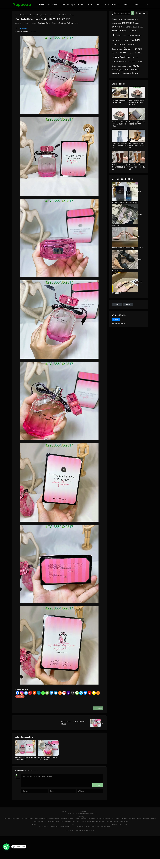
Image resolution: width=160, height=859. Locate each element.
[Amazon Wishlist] (94, 693)
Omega (114, 66)
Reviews (116, 4)
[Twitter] (26, 693)
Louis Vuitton (121, 57)
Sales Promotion (64, 826)
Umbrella (88, 821)
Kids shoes (124, 818)
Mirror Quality (67, 4)
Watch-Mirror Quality (112, 821)
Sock (62, 821)
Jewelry (98, 818)
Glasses (70, 818)
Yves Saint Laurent (130, 73)
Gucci (127, 48)
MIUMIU (115, 62)
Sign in (145, 13)
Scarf (57, 821)
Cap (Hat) (24, 818)
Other (119, 66)
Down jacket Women (52, 818)
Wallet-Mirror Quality (98, 821)
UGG (127, 70)
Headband (83, 818)
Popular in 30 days (93, 826)
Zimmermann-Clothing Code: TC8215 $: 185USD (120, 145)
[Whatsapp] (43, 693)
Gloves (77, 818)
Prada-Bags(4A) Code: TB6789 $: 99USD (119, 101)
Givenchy (131, 44)
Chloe (124, 36)
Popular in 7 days (82, 826)
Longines (131, 53)
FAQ (98, 4)
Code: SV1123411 (127, 264)
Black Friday (54, 826)
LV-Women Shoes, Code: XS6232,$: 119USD (127, 242)
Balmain (137, 23)
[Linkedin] (56, 693)
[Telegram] (51, 693)
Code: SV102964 (127, 287)
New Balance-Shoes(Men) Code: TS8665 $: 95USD (119, 124)
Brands (81, 4)
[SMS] (77, 693)
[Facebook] (17, 693)
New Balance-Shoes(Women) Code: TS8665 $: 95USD (137, 102)
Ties (73, 821)
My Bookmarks (105, 826)
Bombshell (20, 696)
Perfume (52, 15)
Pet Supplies (42, 821)
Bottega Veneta (125, 27)
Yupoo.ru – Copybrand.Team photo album (82, 830)
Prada (135, 65)
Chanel (116, 35)
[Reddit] (34, 693)
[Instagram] (22, 693)
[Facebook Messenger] (85, 693)
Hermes (137, 48)
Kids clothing (115, 818)
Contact (126, 4)
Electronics (63, 818)
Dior (137, 40)
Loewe (123, 52)
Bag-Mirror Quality (9, 818)
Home (41, 4)
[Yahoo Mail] (68, 693)
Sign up (138, 13)
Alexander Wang (116, 23)
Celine (133, 30)
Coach (126, 40)
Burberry (116, 30)
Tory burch (120, 70)
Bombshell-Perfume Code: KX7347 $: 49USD (25, 758)
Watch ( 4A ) (93, 813)
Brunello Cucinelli (138, 27)
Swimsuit (68, 821)
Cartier (125, 30)
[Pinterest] (30, 693)
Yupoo (117, 304)
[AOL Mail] (73, 693)
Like (105, 4)
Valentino (134, 69)
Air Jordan (122, 19)
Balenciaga (128, 22)
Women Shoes (123, 821)
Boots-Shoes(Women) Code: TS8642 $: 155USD (137, 145)
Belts (17, 818)
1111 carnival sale (43, 826)
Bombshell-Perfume (62, 15)
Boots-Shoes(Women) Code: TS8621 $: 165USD (137, 167)
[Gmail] (64, 693)
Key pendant (106, 818)
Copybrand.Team (44, 23)
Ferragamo (123, 44)
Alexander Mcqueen (132, 19)
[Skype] (81, 693)
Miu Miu (135, 57)
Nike (140, 61)
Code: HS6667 (127, 219)
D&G (132, 40)
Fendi (115, 44)
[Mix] (60, 693)
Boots (115, 26)
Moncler (122, 61)
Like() (98, 708)
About (135, 4)
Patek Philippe (126, 66)
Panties (139, 818)
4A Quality (52, 4)
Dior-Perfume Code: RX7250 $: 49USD (127, 197)
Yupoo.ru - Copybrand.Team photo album (36, 15)
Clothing (30, 818)
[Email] (47, 693)
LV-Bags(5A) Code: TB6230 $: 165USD (137, 123)
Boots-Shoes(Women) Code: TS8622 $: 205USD (120, 167)
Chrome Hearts (117, 40)
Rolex (114, 70)
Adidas (114, 19)
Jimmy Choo (115, 53)
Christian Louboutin (134, 36)
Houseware (91, 818)
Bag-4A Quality (72, 813)
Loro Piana (138, 53)
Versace (115, 73)
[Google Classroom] (90, 693)
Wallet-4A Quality (83, 813)
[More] (98, 693)
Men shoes (132, 818)
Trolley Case (80, 821)
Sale (90, 4)
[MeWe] (39, 693)
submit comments (97, 785)
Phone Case (51, 821)
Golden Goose (117, 49)
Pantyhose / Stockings (149, 818)
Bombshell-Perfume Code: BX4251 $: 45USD (48, 758)
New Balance (132, 62)
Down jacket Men (40, 818)
